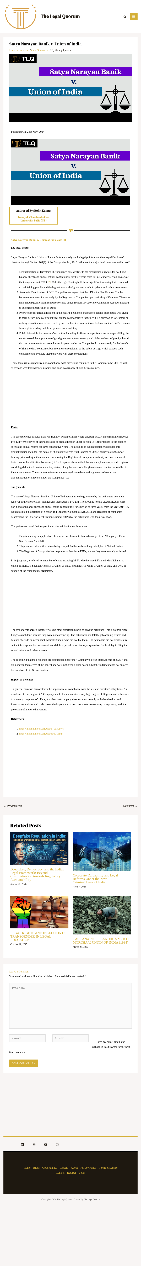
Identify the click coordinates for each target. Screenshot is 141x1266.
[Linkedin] (22, 1144)
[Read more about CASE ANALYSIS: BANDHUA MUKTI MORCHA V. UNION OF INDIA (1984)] (102, 914)
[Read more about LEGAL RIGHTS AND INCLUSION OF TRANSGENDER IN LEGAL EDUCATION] (39, 911)
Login (82, 1172)
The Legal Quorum (60, 16)
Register (71, 1172)
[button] (125, 16)
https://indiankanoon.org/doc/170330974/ (41, 728)
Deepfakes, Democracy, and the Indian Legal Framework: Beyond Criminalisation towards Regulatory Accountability (37, 874)
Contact (60, 1172)
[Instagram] (34, 1144)
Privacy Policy (88, 1167)
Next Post (130, 805)
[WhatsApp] (57, 1144)
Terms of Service (108, 1167)
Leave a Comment (19, 50)
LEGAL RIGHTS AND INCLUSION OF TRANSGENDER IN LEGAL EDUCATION (38, 936)
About (74, 1167)
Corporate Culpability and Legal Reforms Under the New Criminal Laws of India (95, 878)
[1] (64, 239)
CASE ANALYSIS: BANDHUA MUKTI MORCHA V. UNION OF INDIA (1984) (101, 940)
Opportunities (49, 1167)
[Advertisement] (70, 399)
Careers (64, 1167)
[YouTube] (45, 1144)
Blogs (36, 1167)
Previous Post (13, 805)
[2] (49, 282)
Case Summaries (40, 50)
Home (27, 1167)
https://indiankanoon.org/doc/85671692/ (41, 733)
